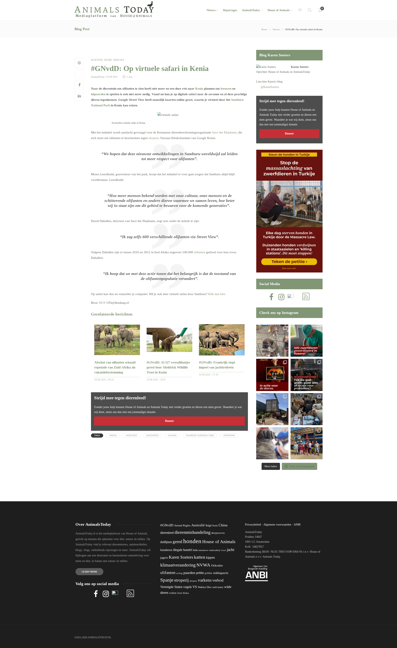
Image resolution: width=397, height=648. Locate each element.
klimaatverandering (178, 565)
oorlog (179, 573)
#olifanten (152, 435)
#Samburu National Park (200, 435)
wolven (172, 593)
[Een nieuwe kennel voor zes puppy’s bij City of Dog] (272, 341)
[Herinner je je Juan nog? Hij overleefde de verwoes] (272, 443)
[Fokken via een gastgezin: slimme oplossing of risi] (307, 375)
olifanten (199, 252)
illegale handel (182, 550)
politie (208, 573)
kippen (210, 557)
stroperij (181, 580)
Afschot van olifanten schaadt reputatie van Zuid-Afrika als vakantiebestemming (115, 367)
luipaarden (98, 94)
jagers (164, 557)
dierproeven (218, 533)
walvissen (217, 587)
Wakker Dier (205, 587)
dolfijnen (166, 542)
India (195, 550)
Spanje (166, 580)
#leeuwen (131, 435)
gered (177, 541)
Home (264, 29)
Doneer (169, 420)
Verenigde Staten (171, 587)
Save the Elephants (224, 132)
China (223, 525)
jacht (230, 549)
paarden (189, 573)
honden (192, 541)
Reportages (230, 10)
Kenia (199, 88)
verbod (218, 580)
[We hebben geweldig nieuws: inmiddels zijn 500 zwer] (307, 341)
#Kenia (113, 435)
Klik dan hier (216, 294)
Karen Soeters (300, 66)
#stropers (229, 435)
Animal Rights (182, 525)
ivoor (223, 550)
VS (195, 587)
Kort (108, 60)
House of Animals (278, 10)
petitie (200, 573)
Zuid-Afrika (183, 593)
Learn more (89, 571)
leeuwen (226, 88)
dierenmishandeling (192, 532)
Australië (198, 525)
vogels (187, 587)
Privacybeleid (253, 524)
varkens (205, 580)
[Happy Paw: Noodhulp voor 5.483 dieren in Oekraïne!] (307, 409)
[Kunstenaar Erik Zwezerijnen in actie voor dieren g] (272, 375)
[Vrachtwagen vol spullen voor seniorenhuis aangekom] (307, 443)
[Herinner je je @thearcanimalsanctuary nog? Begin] (272, 409)
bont (215, 525)
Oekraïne (217, 565)
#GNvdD (97, 60)
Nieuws (211, 10)
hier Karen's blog (272, 81)
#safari (172, 435)
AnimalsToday (98, 77)
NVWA (203, 565)
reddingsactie (220, 573)
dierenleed (167, 532)
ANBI (297, 524)
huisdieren (166, 550)
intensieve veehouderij (209, 550)
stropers (154, 138)
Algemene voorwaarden (277, 524)
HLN (102, 302)
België (209, 525)
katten (199, 557)
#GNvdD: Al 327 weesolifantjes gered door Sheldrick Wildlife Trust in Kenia (168, 367)
